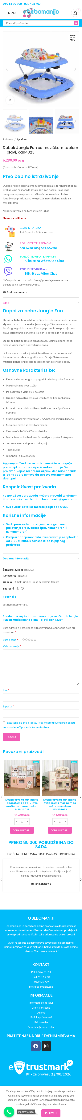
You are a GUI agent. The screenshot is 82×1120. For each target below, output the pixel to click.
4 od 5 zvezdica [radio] (32, 639)
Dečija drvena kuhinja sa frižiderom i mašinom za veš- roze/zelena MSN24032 (59, 804)
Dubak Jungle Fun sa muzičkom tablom (36, 581)
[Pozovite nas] (9, 1112)
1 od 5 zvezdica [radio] (23, 639)
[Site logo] (41, 12)
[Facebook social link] (13, 588)
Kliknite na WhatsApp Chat (44, 261)
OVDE (64, 507)
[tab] (41, 504)
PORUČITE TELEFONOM (35, 243)
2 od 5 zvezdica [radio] (26, 639)
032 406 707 (32, 3)
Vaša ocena (10, 639)
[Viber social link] (22, 588)
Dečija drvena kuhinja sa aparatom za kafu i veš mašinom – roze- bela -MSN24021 (22, 804)
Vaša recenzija (12, 646)
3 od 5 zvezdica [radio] (29, 639)
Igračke (22, 139)
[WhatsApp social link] (17, 588)
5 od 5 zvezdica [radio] (35, 639)
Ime (6, 690)
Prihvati (51, 1112)
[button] (6, 69)
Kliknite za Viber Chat (41, 273)
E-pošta (8, 706)
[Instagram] (46, 1046)
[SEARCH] (76, 23)
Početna (8, 139)
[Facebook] (36, 1046)
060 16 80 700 (12, 3)
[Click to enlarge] (10, 100)
